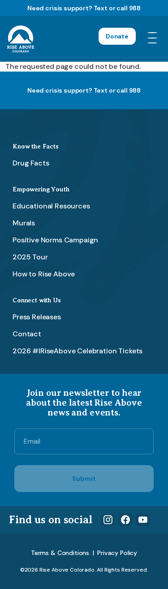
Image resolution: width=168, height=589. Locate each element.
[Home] (20, 39)
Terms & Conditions (60, 553)
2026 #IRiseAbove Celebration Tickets (77, 351)
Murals (24, 223)
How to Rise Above (44, 274)
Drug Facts (31, 163)
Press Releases (37, 317)
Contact (27, 334)
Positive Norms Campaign (55, 240)
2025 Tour (30, 257)
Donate (117, 36)
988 (135, 8)
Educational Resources (51, 206)
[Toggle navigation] (154, 39)
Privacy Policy (117, 553)
